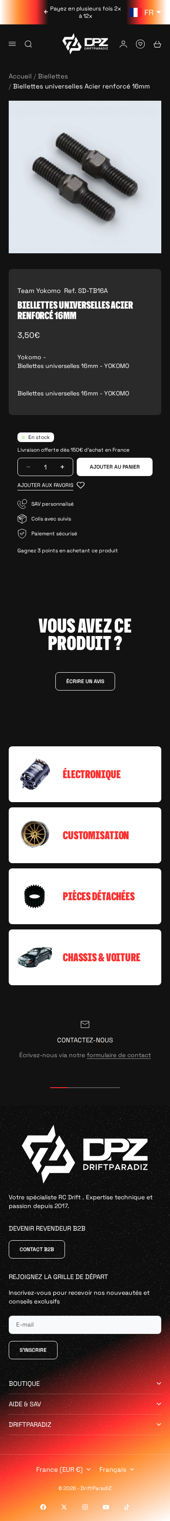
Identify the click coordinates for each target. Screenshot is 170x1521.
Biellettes (53, 76)
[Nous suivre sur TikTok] (126, 1507)
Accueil (20, 76)
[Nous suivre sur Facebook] (43, 1507)
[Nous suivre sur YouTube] (105, 1507)
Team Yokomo (39, 290)
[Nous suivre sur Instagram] (85, 1507)
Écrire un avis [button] (85, 681)
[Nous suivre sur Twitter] (64, 1507)
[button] (51, 485)
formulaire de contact (119, 1055)
